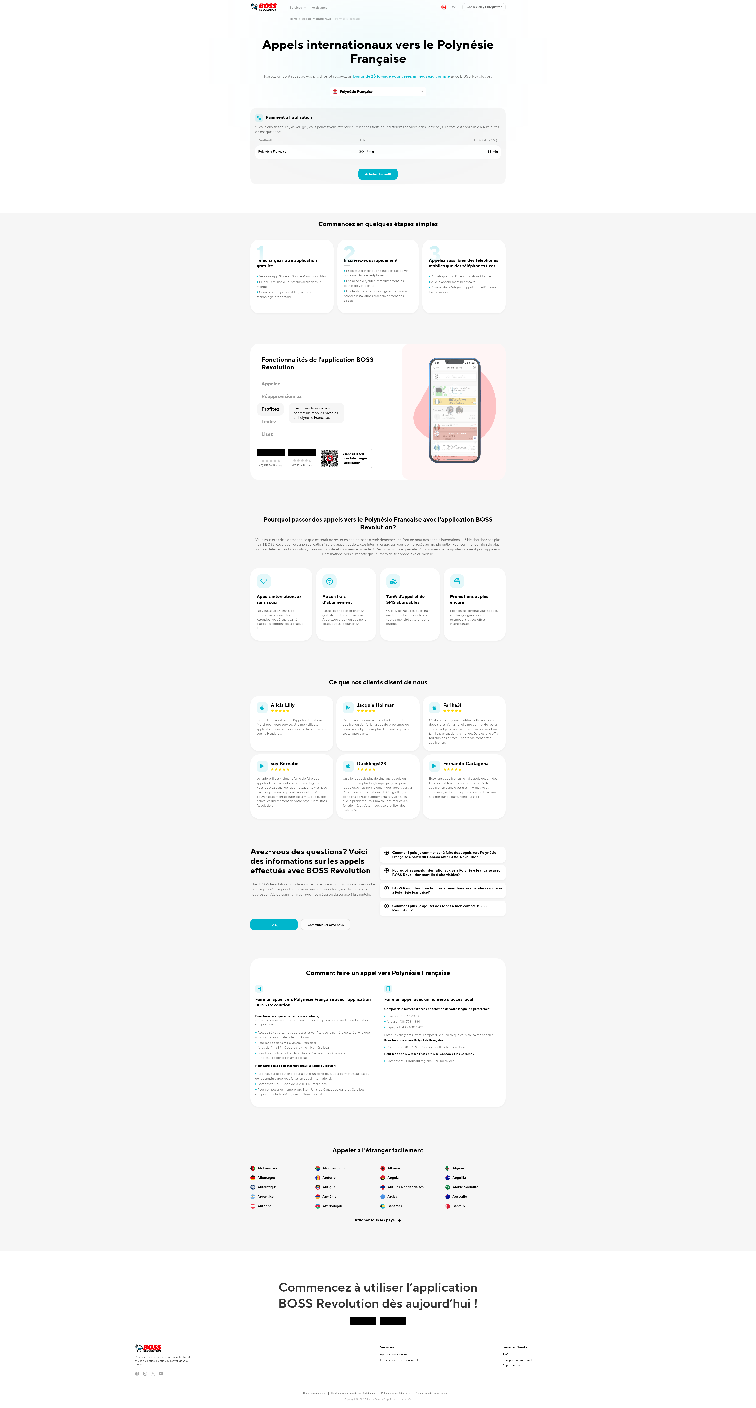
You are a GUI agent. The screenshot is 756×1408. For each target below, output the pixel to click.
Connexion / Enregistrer (484, 7)
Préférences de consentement (431, 1393)
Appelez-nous (511, 1365)
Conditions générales (314, 1393)
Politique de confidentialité (396, 1393)
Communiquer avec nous (326, 925)
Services (387, 1347)
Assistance (319, 8)
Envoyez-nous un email (517, 1360)
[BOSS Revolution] (263, 7)
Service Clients (515, 1347)
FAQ (274, 925)
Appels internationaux (393, 1354)
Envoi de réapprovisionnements (399, 1360)
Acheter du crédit (378, 174)
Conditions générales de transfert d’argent (353, 1393)
